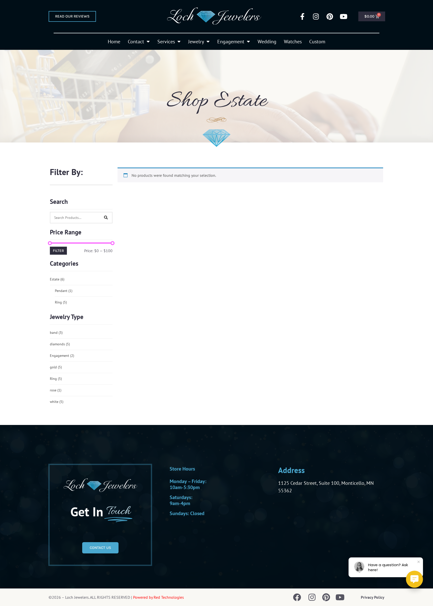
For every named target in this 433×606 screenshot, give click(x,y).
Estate (57, 279)
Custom (317, 41)
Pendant (63, 290)
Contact (136, 41)
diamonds (60, 344)
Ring (61, 302)
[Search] (105, 217)
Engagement (230, 41)
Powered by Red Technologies (158, 597)
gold (56, 367)
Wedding (267, 41)
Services (166, 41)
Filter (58, 250)
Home (114, 41)
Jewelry (196, 41)
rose (55, 390)
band (56, 332)
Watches (293, 41)
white (56, 401)
